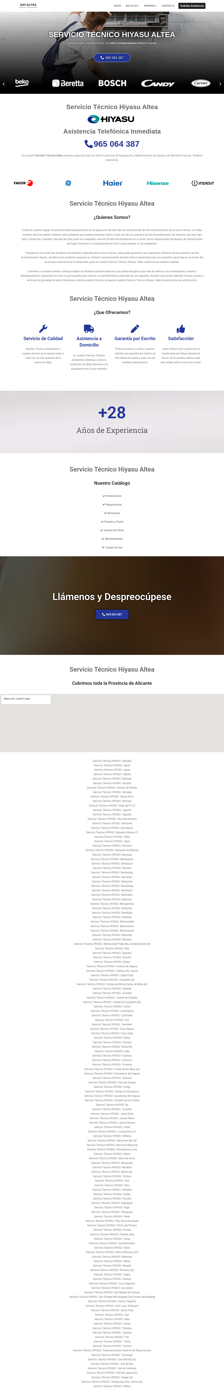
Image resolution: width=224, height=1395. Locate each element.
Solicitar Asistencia (192, 5)
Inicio (117, 5)
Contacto (168, 5)
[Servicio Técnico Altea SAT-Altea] (28, 6)
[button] (139, 5)
